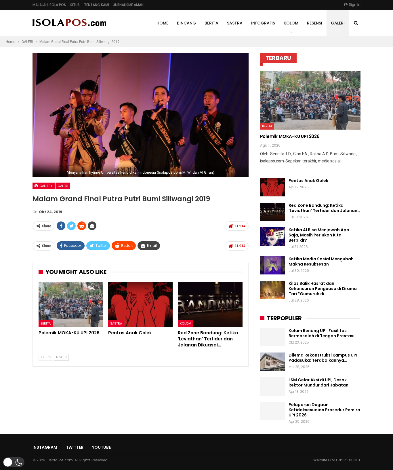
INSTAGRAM (45, 447)
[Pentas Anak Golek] (140, 304)
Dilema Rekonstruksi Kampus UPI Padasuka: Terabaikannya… (323, 357)
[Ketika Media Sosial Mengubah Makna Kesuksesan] (272, 265)
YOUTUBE (101, 447)
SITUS (75, 4)
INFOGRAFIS (263, 23)
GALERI (338, 23)
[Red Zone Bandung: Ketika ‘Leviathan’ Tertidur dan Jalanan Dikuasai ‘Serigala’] (210, 304)
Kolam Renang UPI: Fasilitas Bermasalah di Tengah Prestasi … (323, 333)
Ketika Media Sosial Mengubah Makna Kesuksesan (321, 261)
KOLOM (291, 23)
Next (247, 115)
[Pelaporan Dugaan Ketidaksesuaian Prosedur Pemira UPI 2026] (272, 411)
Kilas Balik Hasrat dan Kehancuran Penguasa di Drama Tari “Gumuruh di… (323, 289)
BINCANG (186, 23)
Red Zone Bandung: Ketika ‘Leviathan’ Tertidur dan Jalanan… (324, 207)
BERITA (211, 23)
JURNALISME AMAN (128, 4)
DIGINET (354, 460)
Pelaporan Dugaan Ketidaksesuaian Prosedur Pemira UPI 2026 (324, 410)
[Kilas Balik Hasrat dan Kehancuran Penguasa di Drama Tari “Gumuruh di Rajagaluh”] (272, 290)
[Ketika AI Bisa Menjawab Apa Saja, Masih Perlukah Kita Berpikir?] (272, 236)
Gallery (46, 185)
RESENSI (314, 23)
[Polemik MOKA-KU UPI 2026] (71, 304)
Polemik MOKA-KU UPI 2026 (290, 136)
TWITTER (74, 447)
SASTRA (235, 23)
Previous (34, 115)
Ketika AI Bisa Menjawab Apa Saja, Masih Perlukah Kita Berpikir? (319, 235)
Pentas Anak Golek (308, 180)
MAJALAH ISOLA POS (49, 4)
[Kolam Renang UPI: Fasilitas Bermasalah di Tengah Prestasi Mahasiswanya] (272, 337)
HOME (162, 23)
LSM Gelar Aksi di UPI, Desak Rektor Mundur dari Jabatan (318, 382)
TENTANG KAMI (96, 4)
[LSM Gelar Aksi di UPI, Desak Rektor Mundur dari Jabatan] (272, 386)
